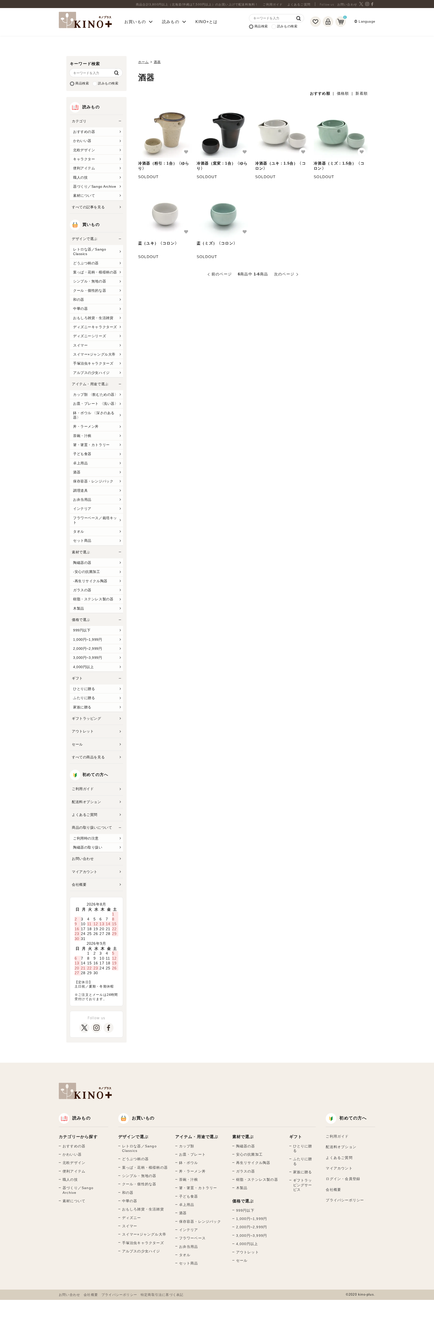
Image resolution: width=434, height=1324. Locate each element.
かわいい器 (82, 141)
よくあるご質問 (298, 4)
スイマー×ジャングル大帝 (94, 354)
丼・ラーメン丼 (86, 426)
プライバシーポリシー (345, 1200)
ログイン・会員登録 (343, 1179)
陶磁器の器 (82, 563)
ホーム (143, 62)
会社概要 (79, 884)
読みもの (81, 1118)
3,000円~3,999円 (87, 658)
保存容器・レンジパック (93, 481)
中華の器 (80, 309)
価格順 (343, 93)
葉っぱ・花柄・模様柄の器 (95, 272)
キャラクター (84, 159)
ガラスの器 (82, 590)
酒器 (76, 472)
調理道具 (80, 490)
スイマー (80, 345)
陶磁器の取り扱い (87, 847)
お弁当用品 (82, 500)
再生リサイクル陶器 (253, 1163)
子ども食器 (82, 454)
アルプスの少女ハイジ (91, 373)
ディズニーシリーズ (89, 336)
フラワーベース (192, 1238)
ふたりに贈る (84, 698)
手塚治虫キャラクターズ (93, 363)
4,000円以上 (83, 667)
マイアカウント (84, 872)
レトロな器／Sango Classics (89, 251)
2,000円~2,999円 (87, 649)
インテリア (82, 509)
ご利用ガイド (273, 4)
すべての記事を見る (88, 207)
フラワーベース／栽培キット (95, 520)
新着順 (361, 93)
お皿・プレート (192, 1154)
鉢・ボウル (188, 1163)
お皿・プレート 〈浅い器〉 (95, 404)
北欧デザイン (84, 150)
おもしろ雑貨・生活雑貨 (93, 318)
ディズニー (131, 1218)
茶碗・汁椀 (82, 436)
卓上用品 (80, 463)
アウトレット (83, 731)
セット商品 (82, 540)
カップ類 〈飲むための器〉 (95, 395)
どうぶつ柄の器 (86, 263)
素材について (84, 195)
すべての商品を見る (88, 757)
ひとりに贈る (84, 689)
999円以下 (81, 630)
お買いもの (143, 1118)
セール (77, 744)
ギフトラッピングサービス (302, 1185)
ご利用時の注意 (86, 838)
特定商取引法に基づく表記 (162, 1295)
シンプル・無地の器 (89, 281)
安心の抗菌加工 (249, 1154)
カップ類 (186, 1146)
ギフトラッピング (86, 718)
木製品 (78, 608)
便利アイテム (84, 168)
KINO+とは (206, 21)
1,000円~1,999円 (87, 640)
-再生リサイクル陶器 (90, 581)
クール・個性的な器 (89, 290)
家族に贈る (82, 707)
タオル (78, 531)
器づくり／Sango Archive (94, 186)
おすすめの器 (84, 132)
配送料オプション (86, 802)
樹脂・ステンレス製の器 (93, 599)
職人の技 (80, 177)
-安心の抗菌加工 (86, 572)
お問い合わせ (347, 4)
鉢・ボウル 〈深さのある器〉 (94, 415)
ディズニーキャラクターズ (95, 327)
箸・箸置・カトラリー (91, 445)
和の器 (78, 300)
